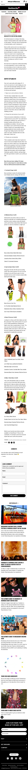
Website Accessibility (12, 765)
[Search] (26, 4)
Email (3, 477)
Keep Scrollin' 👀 (14, 503)
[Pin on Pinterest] (14, 443)
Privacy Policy (4, 765)
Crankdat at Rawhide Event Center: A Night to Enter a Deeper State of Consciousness (12, 564)
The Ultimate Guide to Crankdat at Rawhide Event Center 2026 (11, 600)
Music (21, 13)
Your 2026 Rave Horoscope (9, 676)
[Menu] (1, 1)
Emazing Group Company (16, 768)
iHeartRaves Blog (13, 8)
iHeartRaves (15, 766)
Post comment (14, 495)
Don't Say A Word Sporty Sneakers (12, 311)
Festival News (12, 11)
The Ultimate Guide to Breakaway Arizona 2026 (13, 638)
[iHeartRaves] (14, 1)
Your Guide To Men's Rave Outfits (11, 710)
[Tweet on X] (11, 442)
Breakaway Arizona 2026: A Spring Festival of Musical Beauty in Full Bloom (13, 527)
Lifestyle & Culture (11, 13)
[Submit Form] (25, 729)
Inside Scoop (22, 11)
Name (4, 470)
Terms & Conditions (20, 765)
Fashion (3, 11)
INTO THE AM (24, 768)
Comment (5, 483)
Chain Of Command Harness (11, 261)
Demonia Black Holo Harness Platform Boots (15, 372)
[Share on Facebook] (9, 443)
